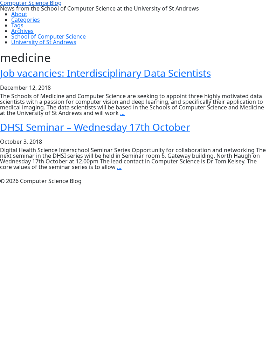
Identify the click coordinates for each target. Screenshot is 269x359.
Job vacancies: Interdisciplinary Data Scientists (105, 73)
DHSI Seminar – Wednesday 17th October (95, 127)
